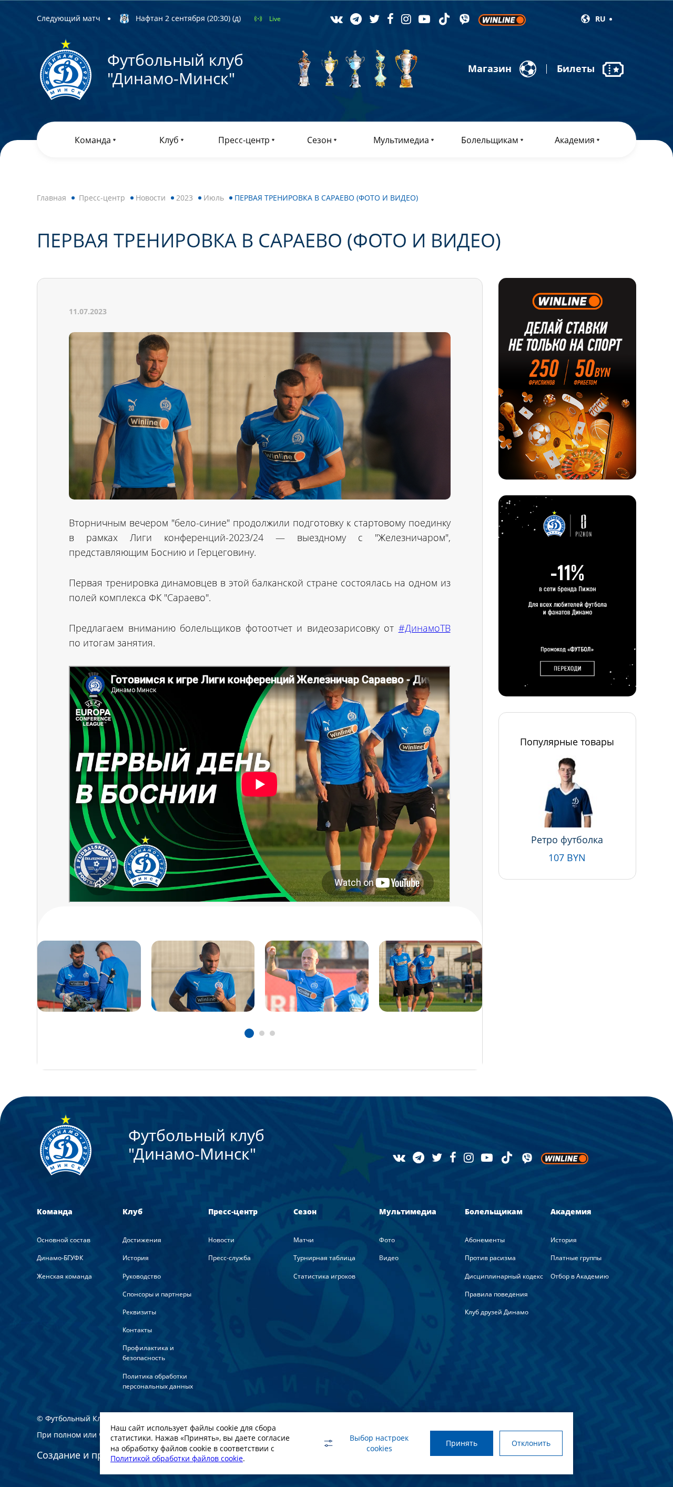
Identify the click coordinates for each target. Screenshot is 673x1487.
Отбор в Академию (579, 1276)
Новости (151, 198)
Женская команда (64, 1276)
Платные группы (575, 1257)
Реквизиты (139, 1312)
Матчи (303, 1239)
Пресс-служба (229, 1257)
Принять (461, 1443)
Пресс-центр (102, 198)
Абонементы (485, 1239)
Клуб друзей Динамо (496, 1312)
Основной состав (63, 1239)
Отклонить (531, 1443)
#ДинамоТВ (425, 628)
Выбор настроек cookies (379, 1443)
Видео (389, 1257)
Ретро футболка (567, 839)
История (136, 1257)
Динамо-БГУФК (60, 1257)
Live (275, 19)
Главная (51, 198)
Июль (213, 198)
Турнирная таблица (324, 1257)
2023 (184, 198)
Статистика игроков (324, 1276)
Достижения (142, 1239)
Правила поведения (496, 1294)
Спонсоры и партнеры (157, 1294)
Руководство (142, 1276)
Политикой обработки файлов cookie (176, 1458)
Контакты (137, 1329)
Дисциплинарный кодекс (504, 1276)
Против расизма (490, 1257)
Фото (387, 1239)
